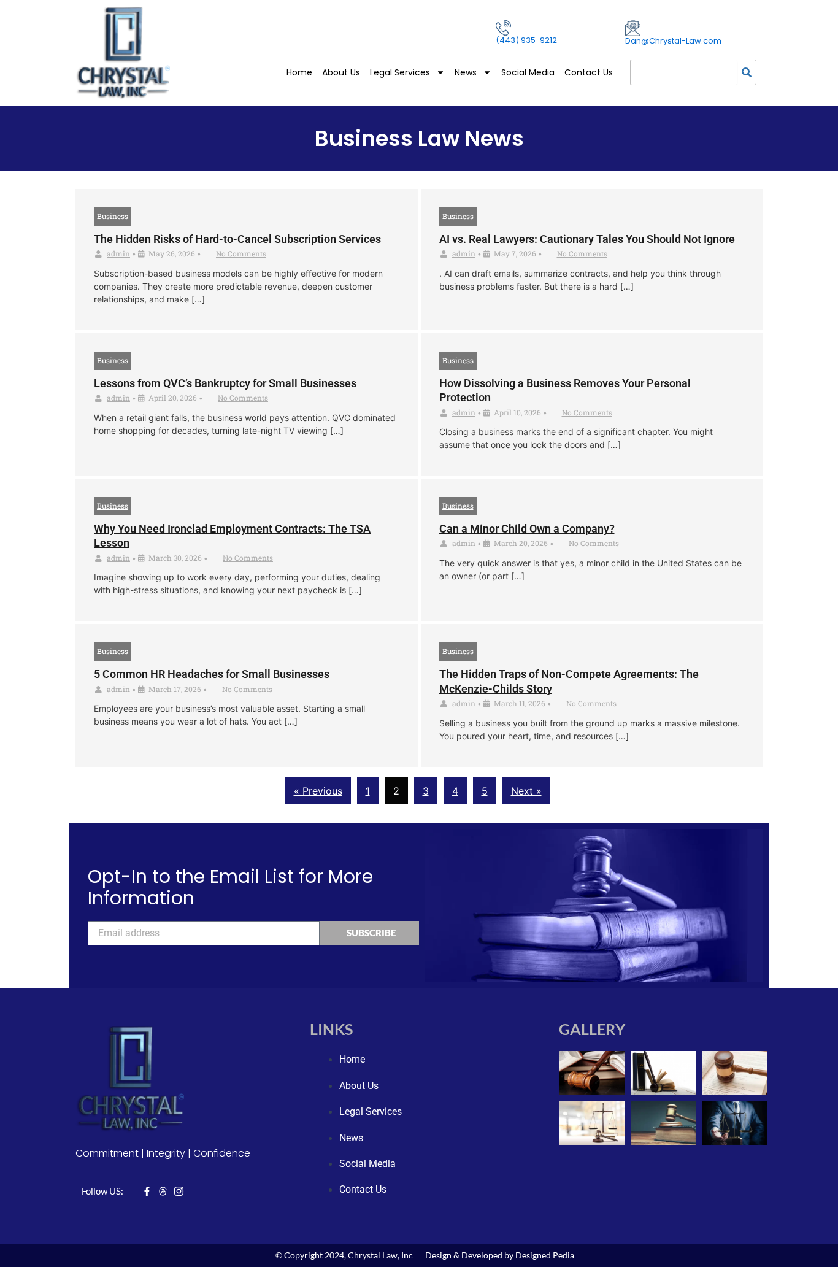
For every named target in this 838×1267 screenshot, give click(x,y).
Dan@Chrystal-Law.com (673, 41)
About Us (341, 72)
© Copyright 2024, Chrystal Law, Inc (344, 1255)
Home (299, 72)
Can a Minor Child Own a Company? (527, 528)
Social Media (528, 72)
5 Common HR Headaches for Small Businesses (211, 674)
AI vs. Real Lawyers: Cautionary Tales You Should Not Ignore (587, 239)
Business (112, 216)
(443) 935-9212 (526, 40)
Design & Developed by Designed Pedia (499, 1255)
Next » (526, 791)
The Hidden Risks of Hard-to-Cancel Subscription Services (237, 239)
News (466, 72)
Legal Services (400, 72)
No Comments (241, 253)
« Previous (318, 791)
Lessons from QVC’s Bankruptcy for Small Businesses (225, 383)
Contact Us (588, 72)
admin (118, 253)
